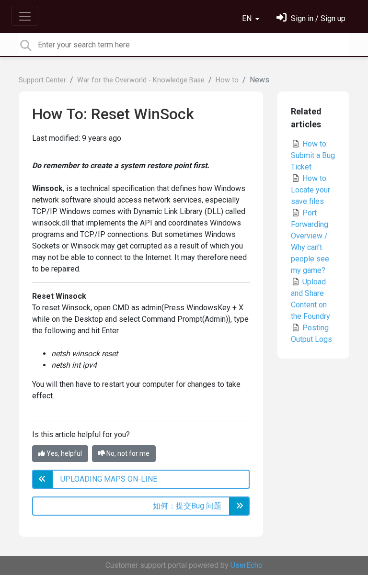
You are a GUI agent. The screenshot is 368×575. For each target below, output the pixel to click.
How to (227, 80)
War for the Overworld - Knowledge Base (141, 80)
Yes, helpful (63, 453)
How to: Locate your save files (310, 190)
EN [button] (247, 18)
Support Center (42, 80)
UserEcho (246, 565)
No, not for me (127, 453)
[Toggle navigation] (25, 16)
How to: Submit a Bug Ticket (313, 155)
